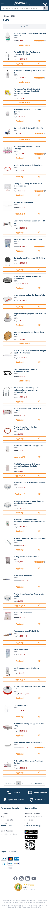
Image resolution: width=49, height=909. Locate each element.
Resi (26, 823)
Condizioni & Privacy (9, 834)
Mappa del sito (7, 820)
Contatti (16, 792)
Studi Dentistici (7, 831)
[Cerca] (46, 8)
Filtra (23, 26)
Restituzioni (40, 800)
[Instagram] (21, 878)
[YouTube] (34, 878)
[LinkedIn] (27, 878)
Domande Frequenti (32, 813)
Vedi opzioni (24, 45)
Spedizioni (28, 820)
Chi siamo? (5, 813)
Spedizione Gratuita (16, 800)
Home (6, 16)
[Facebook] (15, 878)
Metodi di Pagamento (33, 816)
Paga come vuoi (40, 792)
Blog (2, 816)
